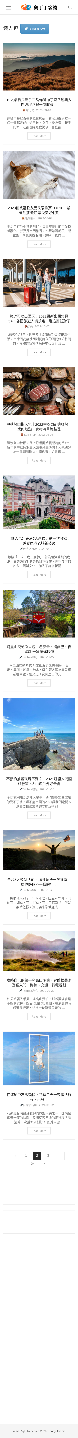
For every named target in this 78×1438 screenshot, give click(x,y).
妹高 (30, 326)
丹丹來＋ (30, 218)
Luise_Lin (29, 434)
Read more (39, 136)
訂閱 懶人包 (37, 28)
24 (33, 1163)
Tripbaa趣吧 (30, 657)
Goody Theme (56, 1431)
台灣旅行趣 (30, 548)
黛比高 (30, 110)
